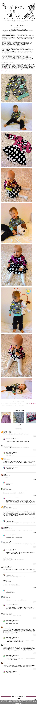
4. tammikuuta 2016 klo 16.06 (10, 536)
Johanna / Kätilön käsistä (7, 566)
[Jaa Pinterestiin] (33, 403)
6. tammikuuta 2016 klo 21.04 (10, 638)
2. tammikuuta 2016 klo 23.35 (7, 432)
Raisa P (4, 458)
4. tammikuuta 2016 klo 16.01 (10, 468)
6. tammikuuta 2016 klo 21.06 (10, 672)
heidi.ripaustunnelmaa (7, 431)
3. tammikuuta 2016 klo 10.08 (7, 489)
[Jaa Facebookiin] (29, 403)
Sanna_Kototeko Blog (7, 541)
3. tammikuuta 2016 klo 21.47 (7, 542)
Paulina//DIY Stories (6, 527)
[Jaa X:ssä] (31, 403)
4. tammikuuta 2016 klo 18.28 (7, 558)
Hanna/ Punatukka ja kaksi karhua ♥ (12, 438)
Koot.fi (5, 68)
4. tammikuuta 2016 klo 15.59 (10, 439)
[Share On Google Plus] (35, 403)
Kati (4, 662)
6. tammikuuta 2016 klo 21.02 (10, 605)
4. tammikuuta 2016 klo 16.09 (10, 550)
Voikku (4, 474)
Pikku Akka (5, 488)
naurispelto (5, 506)
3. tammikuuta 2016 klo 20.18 (7, 507)
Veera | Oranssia (6, 626)
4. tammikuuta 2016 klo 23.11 (7, 567)
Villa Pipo (5, 644)
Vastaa (35, 436)
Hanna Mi (5, 596)
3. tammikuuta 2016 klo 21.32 (7, 528)
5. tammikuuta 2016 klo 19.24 (7, 614)
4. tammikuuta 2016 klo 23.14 (10, 575)
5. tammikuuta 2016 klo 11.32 (7, 597)
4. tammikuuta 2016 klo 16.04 (10, 521)
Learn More (17, 703)
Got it (21, 703)
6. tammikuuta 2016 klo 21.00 (10, 591)
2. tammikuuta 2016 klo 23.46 (7, 446)
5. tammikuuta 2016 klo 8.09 (7, 581)
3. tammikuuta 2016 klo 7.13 (7, 459)
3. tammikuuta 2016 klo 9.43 (7, 475)
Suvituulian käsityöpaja (7, 613)
